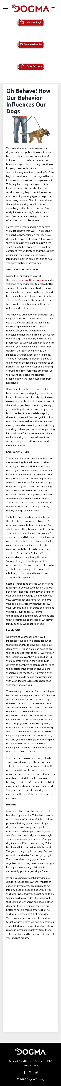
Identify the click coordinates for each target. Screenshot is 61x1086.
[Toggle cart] (52, 8)
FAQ (49, 1061)
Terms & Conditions (20, 1061)
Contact (38, 1061)
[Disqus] (30, 988)
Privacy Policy (30, 1065)
